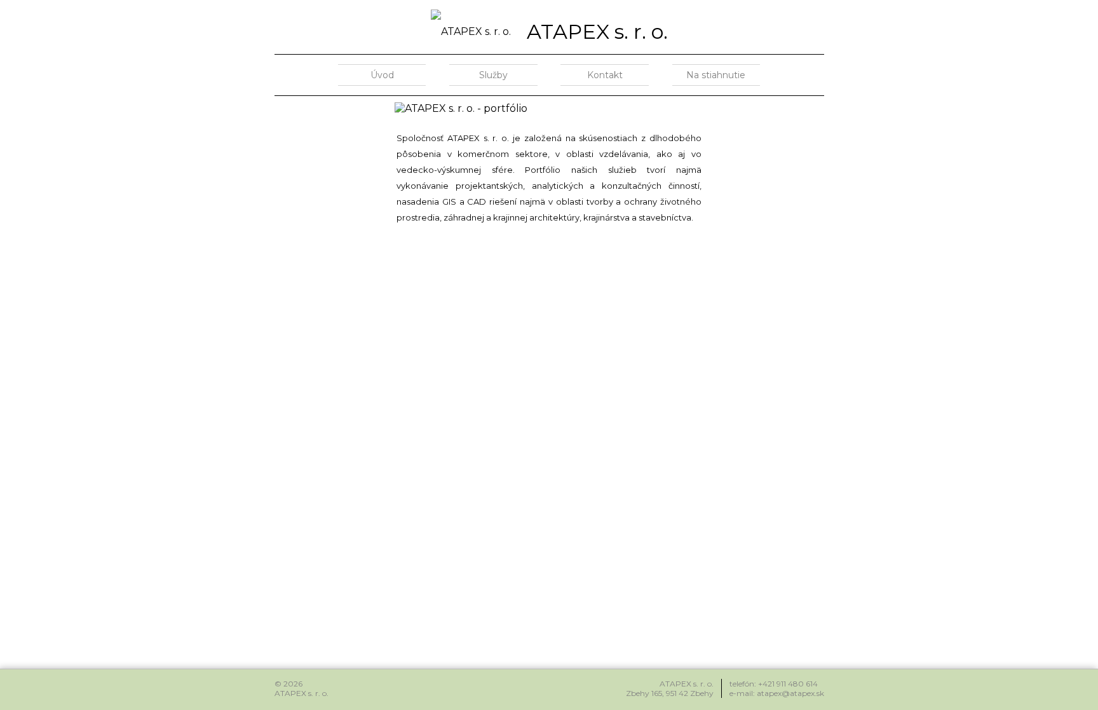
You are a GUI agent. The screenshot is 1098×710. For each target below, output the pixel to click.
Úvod (382, 75)
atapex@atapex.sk (790, 693)
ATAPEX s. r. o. (597, 31)
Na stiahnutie (715, 75)
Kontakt (605, 75)
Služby (493, 75)
